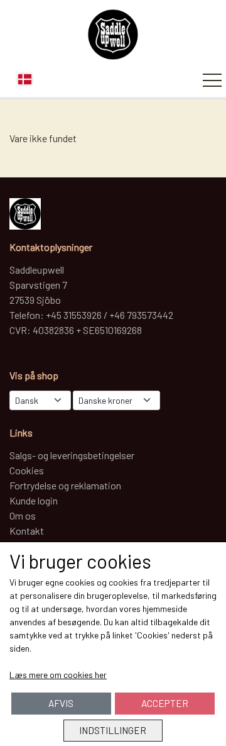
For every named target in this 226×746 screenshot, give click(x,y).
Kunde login (33, 500)
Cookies (26, 470)
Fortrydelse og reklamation (65, 485)
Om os (22, 515)
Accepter (164, 703)
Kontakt (26, 531)
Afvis (60, 703)
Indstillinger (112, 730)
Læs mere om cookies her (58, 674)
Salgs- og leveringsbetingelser (71, 455)
